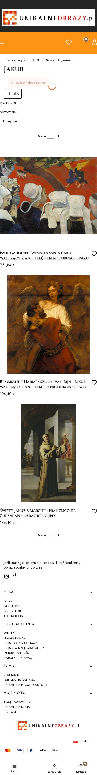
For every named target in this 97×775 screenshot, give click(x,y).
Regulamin (11, 675)
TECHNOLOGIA (13, 616)
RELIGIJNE (34, 60)
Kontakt (10, 633)
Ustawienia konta (17, 707)
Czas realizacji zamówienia (24, 648)
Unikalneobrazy (13, 60)
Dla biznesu (12, 611)
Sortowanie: (8, 112)
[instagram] (6, 576)
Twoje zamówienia (17, 702)
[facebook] (14, 575)
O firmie (9, 601)
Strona (42, 136)
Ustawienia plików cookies (24, 685)
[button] (11, 43)
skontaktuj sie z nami (30, 567)
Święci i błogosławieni (59, 60)
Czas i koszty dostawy (20, 643)
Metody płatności (17, 653)
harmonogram (15, 638)
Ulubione (10, 712)
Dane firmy (12, 606)
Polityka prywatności (20, 680)
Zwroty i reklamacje (19, 658)
